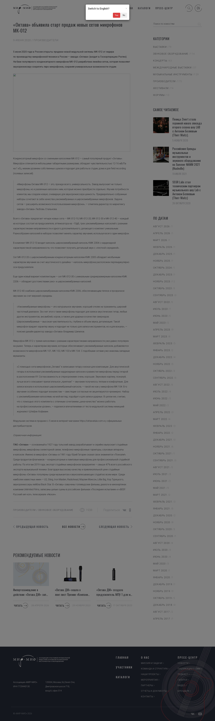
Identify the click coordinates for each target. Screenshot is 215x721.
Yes (116, 15)
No (124, 15)
